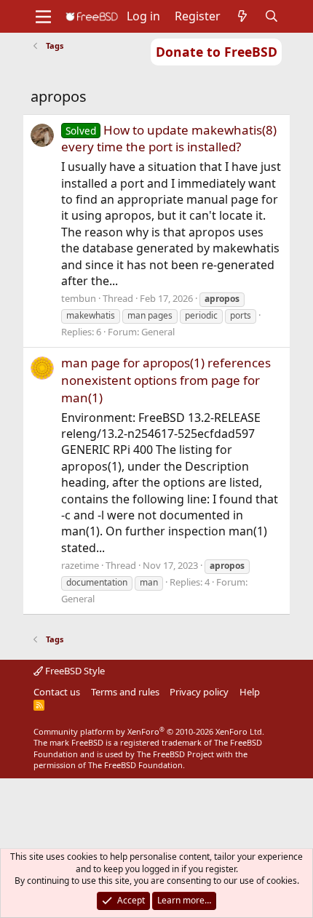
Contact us (56, 691)
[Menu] (43, 16)
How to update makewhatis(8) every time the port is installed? (169, 138)
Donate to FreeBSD (216, 51)
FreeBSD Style (74, 670)
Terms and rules (125, 691)
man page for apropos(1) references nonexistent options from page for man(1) (166, 380)
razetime (80, 565)
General (158, 331)
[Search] (272, 16)
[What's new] (243, 16)
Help (249, 691)
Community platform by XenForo (148, 731)
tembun (78, 298)
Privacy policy (199, 691)
